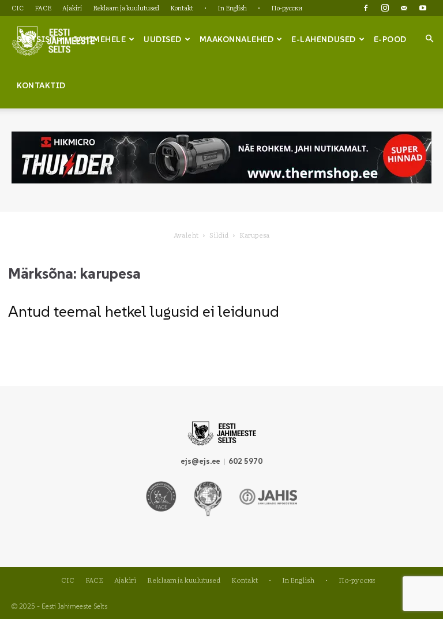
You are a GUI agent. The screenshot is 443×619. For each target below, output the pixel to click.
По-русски (286, 7)
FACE (43, 7)
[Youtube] (422, 8)
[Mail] (403, 8)
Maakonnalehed (237, 39)
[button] (429, 38)
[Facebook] (365, 8)
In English (232, 7)
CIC (18, 7)
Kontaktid (41, 85)
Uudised (163, 39)
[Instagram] (384, 8)
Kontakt (181, 7)
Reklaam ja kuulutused (126, 7)
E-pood (390, 39)
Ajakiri (72, 7)
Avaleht (186, 235)
